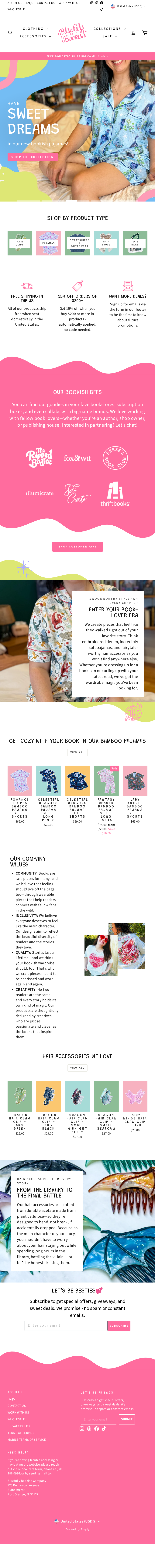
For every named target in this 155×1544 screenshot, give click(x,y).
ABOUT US (15, 3)
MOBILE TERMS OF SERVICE (27, 1439)
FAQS (29, 3)
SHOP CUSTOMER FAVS (78, 547)
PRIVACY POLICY (19, 1426)
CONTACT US (46, 3)
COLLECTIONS (108, 28)
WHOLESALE (16, 9)
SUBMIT (127, 1419)
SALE (108, 36)
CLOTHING (34, 28)
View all (77, 752)
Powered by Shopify (77, 1529)
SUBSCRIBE (119, 1326)
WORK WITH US (69, 3)
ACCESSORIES (34, 36)
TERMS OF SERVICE (21, 1433)
